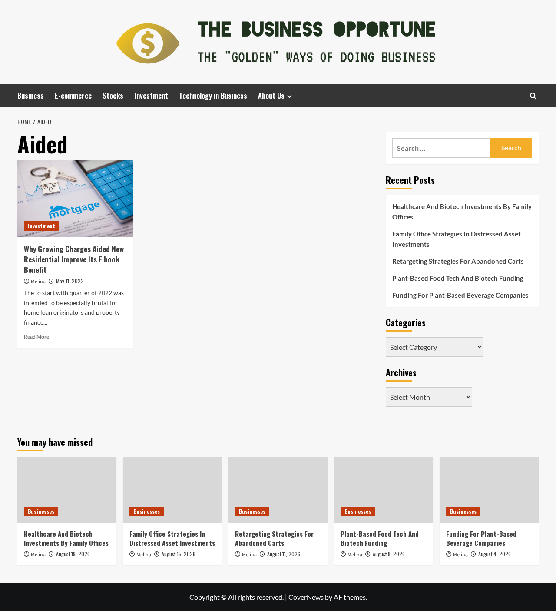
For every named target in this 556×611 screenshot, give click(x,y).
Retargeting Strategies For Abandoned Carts (458, 261)
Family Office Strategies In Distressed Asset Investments (456, 239)
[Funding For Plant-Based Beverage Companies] (489, 490)
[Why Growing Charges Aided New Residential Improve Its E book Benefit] (75, 198)
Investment (151, 95)
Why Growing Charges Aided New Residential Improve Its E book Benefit (74, 259)
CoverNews (306, 597)
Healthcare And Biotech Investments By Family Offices (462, 212)
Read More (36, 336)
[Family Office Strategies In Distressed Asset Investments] (172, 490)
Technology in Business (213, 95)
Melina (38, 282)
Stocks (113, 95)
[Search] (533, 95)
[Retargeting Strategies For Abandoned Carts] (278, 490)
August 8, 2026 (389, 554)
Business (30, 95)
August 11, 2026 (283, 554)
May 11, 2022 (70, 281)
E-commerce (73, 95)
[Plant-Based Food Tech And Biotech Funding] (383, 490)
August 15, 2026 (178, 554)
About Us (271, 95)
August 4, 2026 (494, 554)
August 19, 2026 (73, 554)
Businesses (41, 511)
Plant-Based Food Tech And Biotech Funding (457, 278)
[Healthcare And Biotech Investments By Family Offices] (66, 490)
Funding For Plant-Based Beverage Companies (460, 295)
